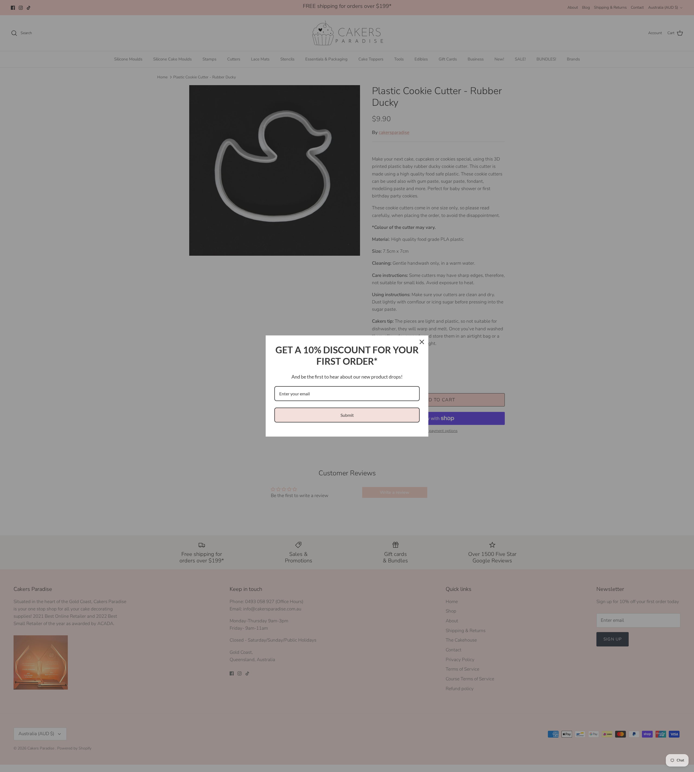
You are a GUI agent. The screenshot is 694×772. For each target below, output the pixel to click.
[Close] (421, 341)
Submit (347, 415)
